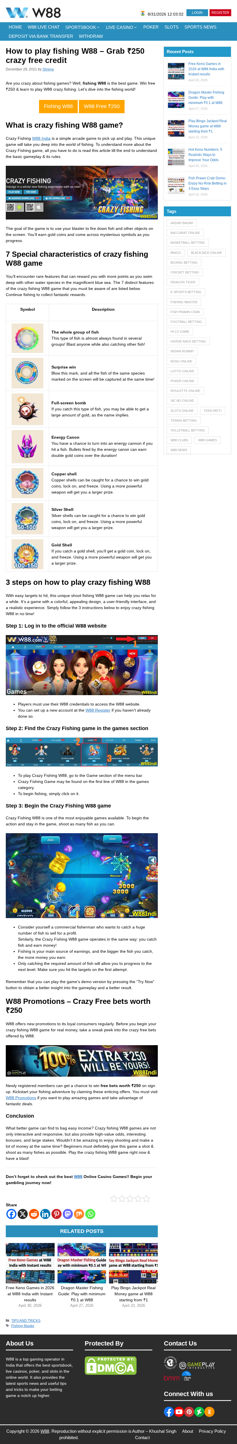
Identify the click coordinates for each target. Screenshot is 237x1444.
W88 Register (98, 710)
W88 (78, 1176)
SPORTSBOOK (80, 27)
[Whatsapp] (90, 1214)
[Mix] (79, 1214)
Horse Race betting (188, 341)
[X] (23, 1214)
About (187, 1431)
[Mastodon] (68, 1214)
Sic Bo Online (182, 400)
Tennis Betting (184, 420)
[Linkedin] (45, 1214)
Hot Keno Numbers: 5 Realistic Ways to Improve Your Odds (205, 155)
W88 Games (207, 440)
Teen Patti (212, 410)
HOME (15, 27)
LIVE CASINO (119, 27)
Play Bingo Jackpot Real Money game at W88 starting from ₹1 (207, 126)
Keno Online (181, 361)
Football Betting (186, 321)
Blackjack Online (206, 252)
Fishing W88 (58, 106)
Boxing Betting (184, 262)
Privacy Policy (212, 1431)
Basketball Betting (188, 242)
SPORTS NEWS (200, 27)
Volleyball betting (188, 430)
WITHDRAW (91, 36)
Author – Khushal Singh (154, 1431)
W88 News (179, 450)
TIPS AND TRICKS (25, 1321)
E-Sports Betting (186, 292)
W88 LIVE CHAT (44, 27)
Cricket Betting (185, 272)
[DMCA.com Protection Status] (111, 1373)
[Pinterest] (56, 1214)
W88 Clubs (179, 440)
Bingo (176, 252)
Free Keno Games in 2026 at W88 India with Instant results (206, 69)
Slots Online (182, 410)
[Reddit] (34, 1214)
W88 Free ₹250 (102, 106)
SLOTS (171, 27)
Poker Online (182, 381)
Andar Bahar (182, 223)
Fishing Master (22, 1326)
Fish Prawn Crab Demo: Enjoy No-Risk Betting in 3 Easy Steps (207, 183)
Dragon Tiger (183, 282)
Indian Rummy (182, 351)
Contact (142, 1437)
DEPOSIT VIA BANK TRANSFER (41, 36)
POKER (151, 27)
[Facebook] (11, 1214)
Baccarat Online (185, 233)
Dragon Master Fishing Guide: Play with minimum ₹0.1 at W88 (206, 97)
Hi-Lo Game (180, 331)
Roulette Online (185, 390)
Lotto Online (182, 371)
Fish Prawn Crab (185, 312)
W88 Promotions (21, 1097)
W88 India (41, 138)
